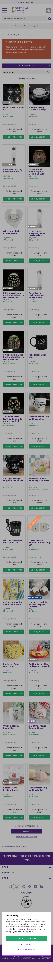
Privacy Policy (31, 929)
